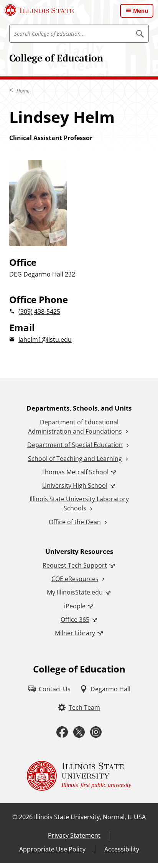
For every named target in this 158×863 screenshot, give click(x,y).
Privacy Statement (74, 835)
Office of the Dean (75, 522)
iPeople (75, 606)
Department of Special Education (75, 445)
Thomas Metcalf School (75, 472)
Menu (140, 10)
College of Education (56, 57)
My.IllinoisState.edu (75, 592)
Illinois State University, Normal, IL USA (90, 817)
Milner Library (75, 633)
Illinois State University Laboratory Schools (79, 503)
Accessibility (121, 849)
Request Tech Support (75, 565)
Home (22, 90)
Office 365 (75, 619)
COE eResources (75, 579)
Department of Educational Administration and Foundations (75, 427)
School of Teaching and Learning (75, 458)
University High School (74, 485)
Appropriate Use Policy (52, 849)
